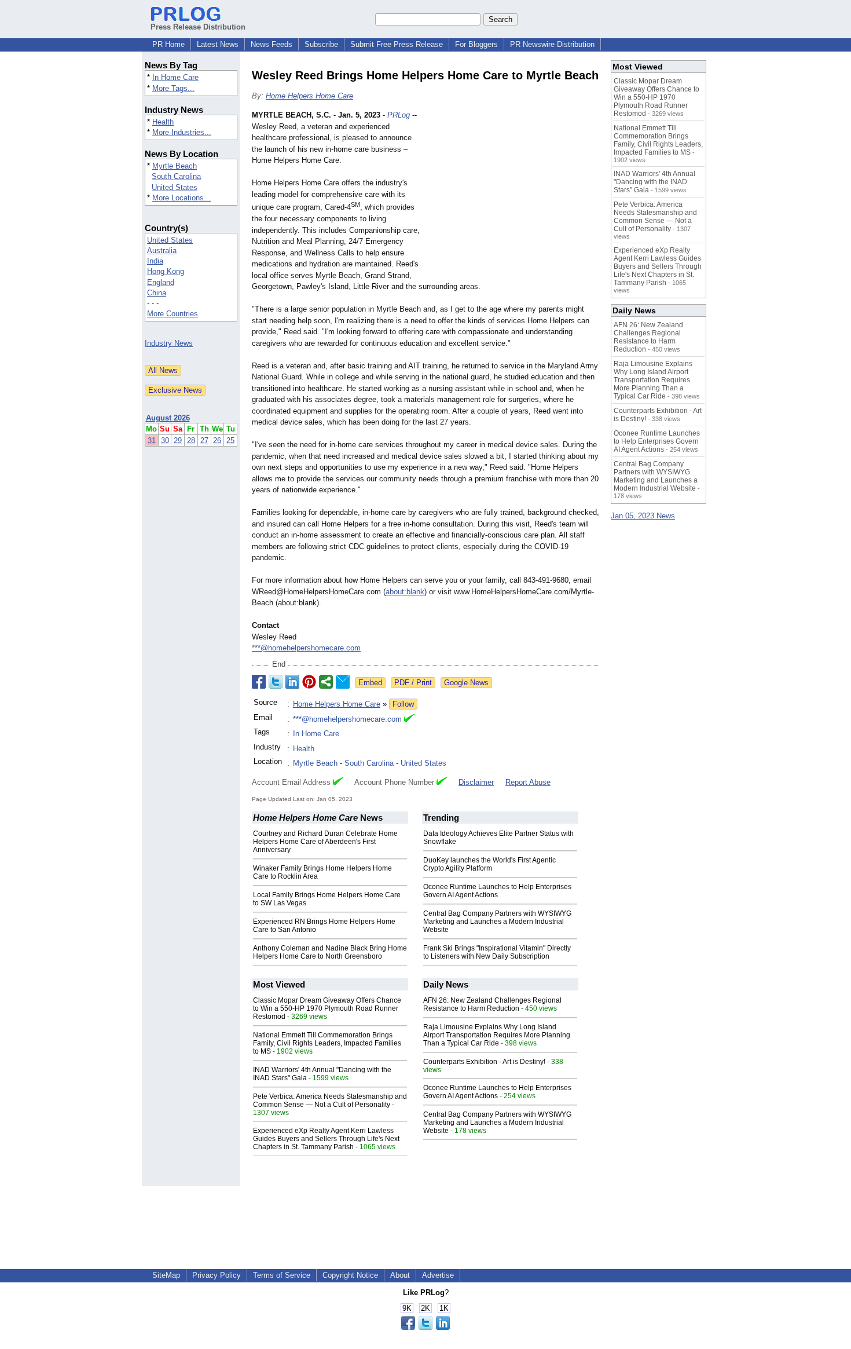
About (400, 1275)
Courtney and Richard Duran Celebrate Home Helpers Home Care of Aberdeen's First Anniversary (325, 841)
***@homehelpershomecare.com (306, 648)
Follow (403, 704)
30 (165, 440)
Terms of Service (281, 1275)
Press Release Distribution (198, 27)
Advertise (438, 1275)
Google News (466, 682)
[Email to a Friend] (343, 682)
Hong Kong (165, 271)
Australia (162, 250)
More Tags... (173, 88)
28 (191, 440)
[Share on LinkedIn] (292, 682)
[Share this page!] (425, 1327)
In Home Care (175, 77)
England (160, 282)
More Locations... (181, 197)
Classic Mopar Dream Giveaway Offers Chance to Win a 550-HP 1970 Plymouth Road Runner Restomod (327, 1008)
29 (178, 440)
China (156, 292)
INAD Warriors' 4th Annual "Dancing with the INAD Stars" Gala (654, 182)
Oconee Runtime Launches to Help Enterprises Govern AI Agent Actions (497, 891)
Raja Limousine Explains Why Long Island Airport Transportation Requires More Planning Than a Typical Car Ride (496, 1035)
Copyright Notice (350, 1275)
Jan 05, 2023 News (643, 515)
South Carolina (176, 176)
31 (152, 440)
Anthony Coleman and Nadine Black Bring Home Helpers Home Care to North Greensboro (330, 952)
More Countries (172, 313)
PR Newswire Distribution (552, 44)
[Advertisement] (512, 194)
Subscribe (321, 44)
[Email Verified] (409, 719)
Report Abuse (528, 782)
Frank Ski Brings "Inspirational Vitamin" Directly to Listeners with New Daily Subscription (497, 952)
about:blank (405, 591)
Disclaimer (476, 782)
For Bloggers (476, 44)
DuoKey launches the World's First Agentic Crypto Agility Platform (489, 864)
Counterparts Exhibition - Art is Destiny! (484, 1062)
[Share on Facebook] (259, 682)
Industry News (169, 343)
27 (204, 440)
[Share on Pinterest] (309, 682)
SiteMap (166, 1275)
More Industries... (181, 132)
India (155, 261)
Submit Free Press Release (396, 44)
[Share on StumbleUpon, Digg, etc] (326, 682)
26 (217, 440)
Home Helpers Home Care (309, 96)
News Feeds (271, 44)
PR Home (168, 44)
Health (163, 122)
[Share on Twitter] (276, 682)
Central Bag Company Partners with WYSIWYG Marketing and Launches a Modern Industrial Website (497, 921)
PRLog (398, 115)
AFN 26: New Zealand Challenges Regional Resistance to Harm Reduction (492, 1004)
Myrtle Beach (174, 166)
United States (174, 187)
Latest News (218, 44)
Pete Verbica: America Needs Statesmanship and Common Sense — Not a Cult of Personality (330, 1100)
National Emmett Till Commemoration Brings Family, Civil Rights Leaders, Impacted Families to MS (327, 1043)
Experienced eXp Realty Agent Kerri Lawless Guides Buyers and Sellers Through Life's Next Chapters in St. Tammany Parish (326, 1139)
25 (230, 440)
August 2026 (168, 418)
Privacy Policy (216, 1275)
